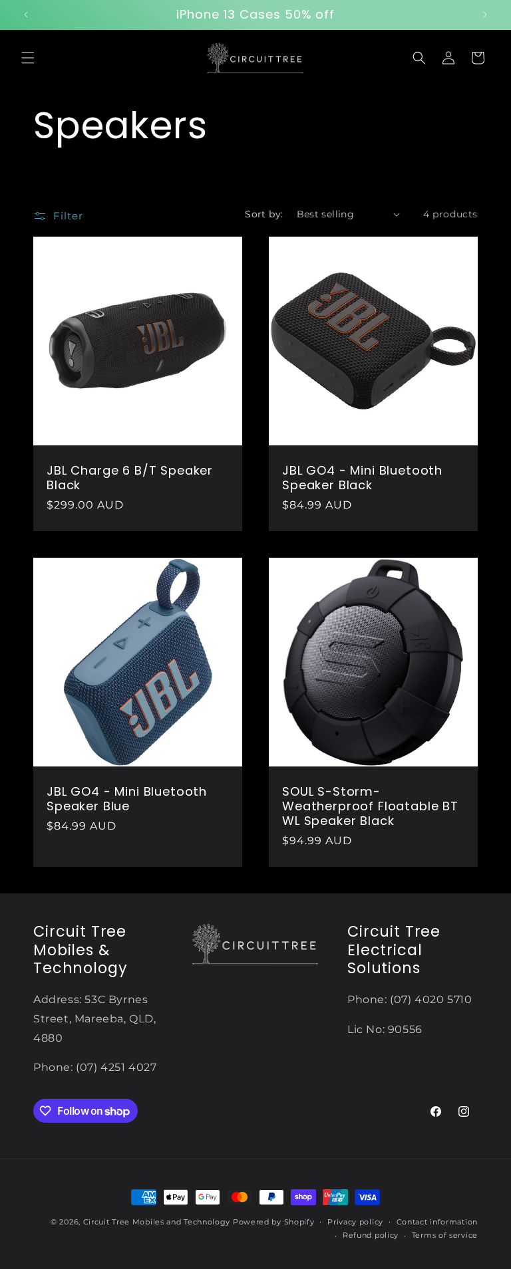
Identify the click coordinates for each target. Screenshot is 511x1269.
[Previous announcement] (26, 14)
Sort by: (264, 214)
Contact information (437, 1221)
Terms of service (445, 1235)
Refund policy (371, 1235)
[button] (28, 57)
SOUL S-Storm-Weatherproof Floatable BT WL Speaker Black (370, 806)
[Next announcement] (485, 14)
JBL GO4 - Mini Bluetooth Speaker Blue (127, 799)
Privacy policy (355, 1221)
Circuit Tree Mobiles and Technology (157, 1221)
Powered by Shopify (274, 1221)
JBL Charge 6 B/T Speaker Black (130, 478)
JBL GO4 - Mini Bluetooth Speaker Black (362, 478)
